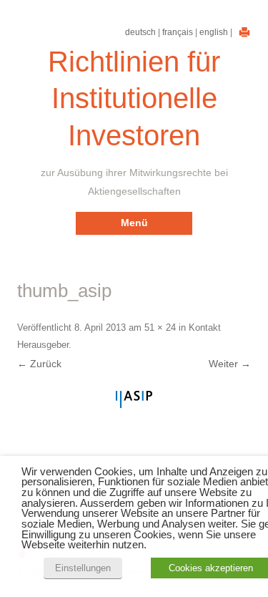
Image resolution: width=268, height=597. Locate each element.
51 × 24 (160, 327)
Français (177, 32)
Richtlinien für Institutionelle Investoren (134, 98)
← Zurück (39, 363)
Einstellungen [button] (83, 568)
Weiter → (230, 363)
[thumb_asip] (134, 399)
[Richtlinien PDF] (242, 32)
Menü (134, 222)
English (213, 32)
